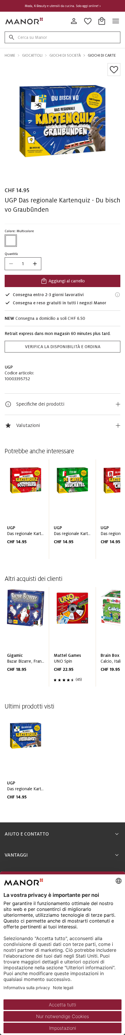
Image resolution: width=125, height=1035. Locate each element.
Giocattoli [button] (32, 55)
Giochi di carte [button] (102, 55)
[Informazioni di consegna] (117, 295)
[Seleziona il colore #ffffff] (11, 240)
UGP (9, 367)
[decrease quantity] (11, 264)
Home (10, 55)
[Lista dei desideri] (114, 69)
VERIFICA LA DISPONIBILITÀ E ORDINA (62, 346)
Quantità (11, 254)
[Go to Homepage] (24, 21)
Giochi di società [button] (65, 55)
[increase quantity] (35, 264)
